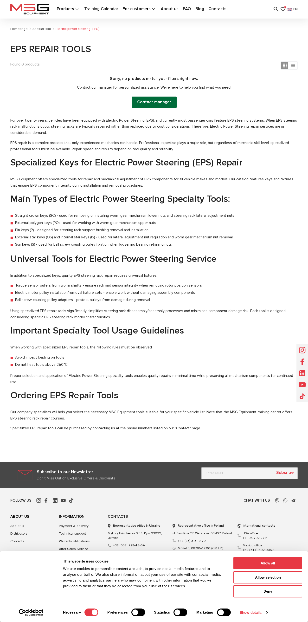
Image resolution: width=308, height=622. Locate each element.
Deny (267, 591)
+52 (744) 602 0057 (258, 547)
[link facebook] (47, 500)
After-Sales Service (73, 549)
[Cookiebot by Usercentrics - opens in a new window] (31, 612)
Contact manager (154, 102)
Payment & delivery (74, 526)
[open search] (276, 9)
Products (65, 8)
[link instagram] (38, 500)
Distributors (18, 533)
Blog (199, 8)
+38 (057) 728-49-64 (129, 545)
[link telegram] (293, 500)
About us (170, 8)
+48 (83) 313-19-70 (192, 541)
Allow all (268, 563)
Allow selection (268, 577)
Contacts (217, 8)
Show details (251, 612)
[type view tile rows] (284, 65)
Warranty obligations (74, 541)
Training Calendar (101, 8)
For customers (136, 8)
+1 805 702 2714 (255, 535)
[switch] (138, 612)
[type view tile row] (293, 65)
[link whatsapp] (285, 500)
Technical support (72, 533)
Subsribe (285, 472)
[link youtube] (63, 500)
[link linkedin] (55, 500)
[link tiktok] (71, 500)
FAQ (187, 8)
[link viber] (277, 500)
